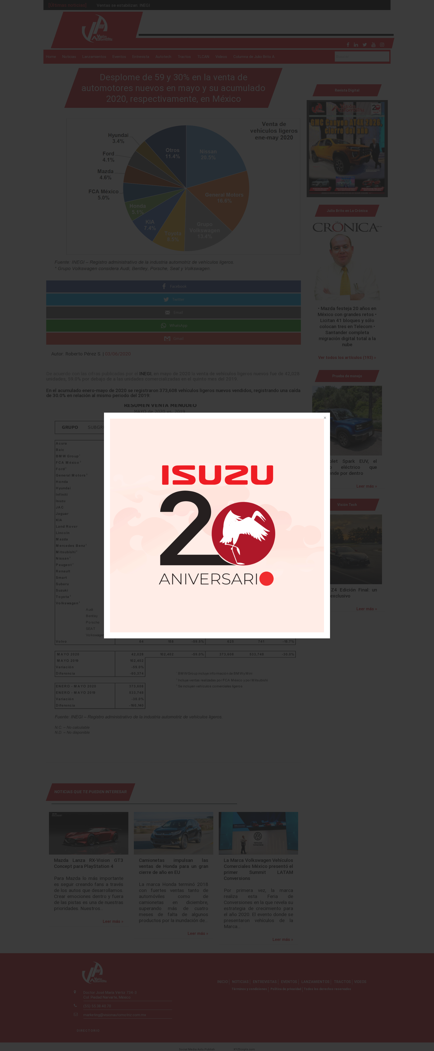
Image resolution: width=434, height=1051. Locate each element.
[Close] (324, 418)
